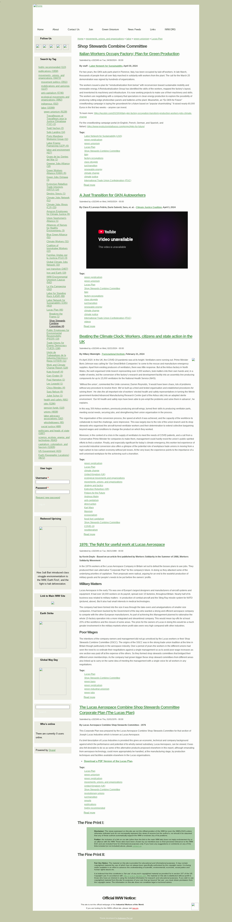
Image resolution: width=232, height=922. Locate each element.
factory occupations (93, 158)
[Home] (38, 6)
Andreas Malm (91, 496)
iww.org (135, 908)
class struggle (91, 162)
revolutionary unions (94, 793)
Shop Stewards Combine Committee (102, 151)
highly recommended (94, 808)
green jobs (89, 692)
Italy (86, 154)
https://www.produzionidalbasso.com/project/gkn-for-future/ (116, 126)
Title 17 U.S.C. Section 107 (134, 876)
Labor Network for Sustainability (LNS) (103, 136)
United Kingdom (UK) (94, 474)
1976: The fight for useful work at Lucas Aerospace (122, 544)
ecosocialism (90, 515)
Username (42, 478)
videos (87, 321)
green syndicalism (93, 139)
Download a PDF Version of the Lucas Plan (108, 761)
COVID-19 (89, 526)
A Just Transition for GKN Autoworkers (112, 195)
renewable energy (93, 169)
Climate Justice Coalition (149, 207)
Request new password (48, 497)
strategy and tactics (93, 485)
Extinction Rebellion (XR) (96, 489)
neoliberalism (91, 530)
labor (128, 39)
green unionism (141, 39)
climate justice (91, 176)
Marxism (88, 511)
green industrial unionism (96, 689)
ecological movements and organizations (104, 478)
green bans (90, 681)
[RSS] (36, 897)
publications (90, 804)
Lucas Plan (157, 39)
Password (42, 488)
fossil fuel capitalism (94, 519)
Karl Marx (89, 507)
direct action (90, 504)
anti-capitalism (91, 500)
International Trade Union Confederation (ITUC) (107, 180)
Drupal (52, 750)
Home (81, 39)
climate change (91, 173)
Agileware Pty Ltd (125, 918)
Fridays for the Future (94, 493)
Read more (89, 185)
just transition (90, 165)
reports (87, 800)
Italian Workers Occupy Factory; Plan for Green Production (129, 53)
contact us (137, 846)
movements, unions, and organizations (105, 39)
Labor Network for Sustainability (105, 66)
